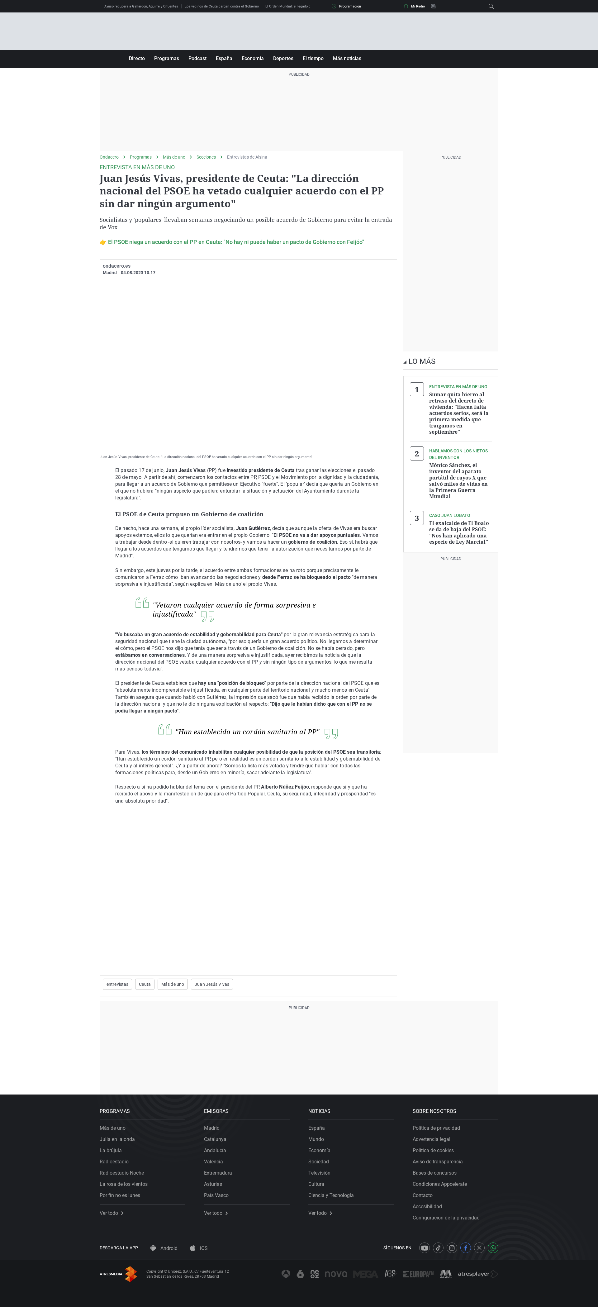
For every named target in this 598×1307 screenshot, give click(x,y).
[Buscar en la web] (491, 6)
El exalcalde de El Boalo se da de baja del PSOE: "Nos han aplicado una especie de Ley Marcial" (459, 532)
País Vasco (216, 1195)
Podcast (197, 58)
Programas (166, 58)
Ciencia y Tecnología (331, 1195)
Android (168, 1248)
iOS (203, 1248)
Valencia (213, 1162)
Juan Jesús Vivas (212, 984)
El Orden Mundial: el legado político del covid (300, 6)
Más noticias (347, 58)
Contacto (423, 1195)
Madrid (212, 1128)
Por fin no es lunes (120, 1195)
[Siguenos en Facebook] (465, 1248)
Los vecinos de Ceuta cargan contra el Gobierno (222, 6)
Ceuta (145, 984)
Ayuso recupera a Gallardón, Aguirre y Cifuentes (141, 6)
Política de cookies (433, 1150)
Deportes (283, 58)
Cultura (316, 1184)
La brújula (111, 1150)
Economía (253, 58)
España (224, 58)
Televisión (319, 1173)
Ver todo (109, 1213)
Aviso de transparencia (438, 1162)
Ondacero (109, 157)
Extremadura (218, 1173)
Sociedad (318, 1162)
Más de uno (174, 157)
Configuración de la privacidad (446, 1218)
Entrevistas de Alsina (247, 157)
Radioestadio (114, 1162)
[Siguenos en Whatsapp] (493, 1248)
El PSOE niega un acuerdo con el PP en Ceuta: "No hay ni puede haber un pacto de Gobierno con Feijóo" (236, 242)
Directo (137, 58)
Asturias (213, 1184)
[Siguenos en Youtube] (424, 1248)
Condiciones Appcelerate (440, 1184)
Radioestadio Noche (122, 1173)
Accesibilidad (427, 1206)
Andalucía (215, 1150)
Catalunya (215, 1139)
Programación (350, 6)
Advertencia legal (431, 1139)
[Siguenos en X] (479, 1248)
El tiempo (313, 58)
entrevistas (117, 984)
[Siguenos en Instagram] (452, 1248)
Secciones (206, 157)
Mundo (316, 1139)
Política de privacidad (436, 1128)
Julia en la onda (117, 1139)
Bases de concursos (435, 1173)
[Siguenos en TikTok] (438, 1248)
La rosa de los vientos (124, 1184)
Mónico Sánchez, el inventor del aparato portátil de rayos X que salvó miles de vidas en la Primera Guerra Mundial (458, 481)
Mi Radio (418, 6)
